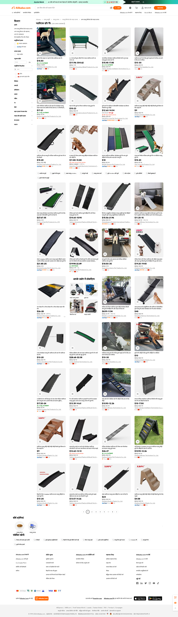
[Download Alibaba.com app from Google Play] (155, 598)
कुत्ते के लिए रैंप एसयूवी (44, 178)
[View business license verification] (108, 614)
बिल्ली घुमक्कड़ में (151, 173)
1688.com (68, 607)
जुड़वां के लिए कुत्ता (56, 173)
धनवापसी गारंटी (50, 563)
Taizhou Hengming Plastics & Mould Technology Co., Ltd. (83, 222)
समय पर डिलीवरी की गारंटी (52, 567)
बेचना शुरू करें (139, 563)
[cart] (136, 8)
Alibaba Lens (24, 598)
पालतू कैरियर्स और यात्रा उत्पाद (70, 19)
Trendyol (111, 607)
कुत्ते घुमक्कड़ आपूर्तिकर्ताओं (51, 540)
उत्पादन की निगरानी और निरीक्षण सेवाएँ (55, 574)
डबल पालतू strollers (71, 173)
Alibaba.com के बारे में (22, 554)
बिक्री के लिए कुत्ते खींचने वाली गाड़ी (71, 540)
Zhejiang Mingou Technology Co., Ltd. (146, 222)
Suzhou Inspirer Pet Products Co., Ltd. (49, 116)
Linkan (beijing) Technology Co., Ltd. (80, 362)
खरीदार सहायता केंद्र (111, 559)
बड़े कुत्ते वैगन (146, 540)
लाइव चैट (108, 563)
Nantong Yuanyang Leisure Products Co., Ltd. (83, 113)
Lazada (89, 607)
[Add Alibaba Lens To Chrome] (42, 598)
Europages (118, 607)
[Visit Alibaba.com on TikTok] (158, 583)
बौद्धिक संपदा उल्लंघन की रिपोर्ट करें (114, 574)
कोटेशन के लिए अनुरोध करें (82, 563)
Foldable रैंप (134, 540)
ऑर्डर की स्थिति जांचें (141, 567)
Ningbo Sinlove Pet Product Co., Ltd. (113, 164)
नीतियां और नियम (50, 578)
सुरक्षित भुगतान (49, 559)
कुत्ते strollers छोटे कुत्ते (113, 173)
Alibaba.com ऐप (109, 598)
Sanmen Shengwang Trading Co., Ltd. (48, 315)
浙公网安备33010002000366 (122, 614)
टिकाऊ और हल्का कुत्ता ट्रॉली (23, 540)
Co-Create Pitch (21, 563)
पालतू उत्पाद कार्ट (98, 173)
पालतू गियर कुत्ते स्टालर (119, 540)
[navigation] (23, 266)
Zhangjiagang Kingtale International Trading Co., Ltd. (116, 222)
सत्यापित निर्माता (80, 559)
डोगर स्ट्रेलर (127, 173)
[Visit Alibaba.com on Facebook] (137, 583)
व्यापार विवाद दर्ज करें (111, 567)
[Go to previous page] (83, 512)
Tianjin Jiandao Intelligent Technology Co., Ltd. (116, 68)
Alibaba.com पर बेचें (142, 559)
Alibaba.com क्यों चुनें (22, 559)
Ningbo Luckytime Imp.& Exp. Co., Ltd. (114, 315)
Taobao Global (97, 607)
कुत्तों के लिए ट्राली (20, 544)
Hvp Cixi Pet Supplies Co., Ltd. (144, 67)
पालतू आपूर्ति (47, 19)
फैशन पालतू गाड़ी (88, 540)
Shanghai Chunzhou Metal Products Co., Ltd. (83, 67)
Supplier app (97, 598)
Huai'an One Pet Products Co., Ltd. (80, 269)
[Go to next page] (116, 512)
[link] (175, 597)
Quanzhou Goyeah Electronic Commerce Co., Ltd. (83, 166)
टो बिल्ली (38, 540)
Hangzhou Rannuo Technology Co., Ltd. (147, 315)
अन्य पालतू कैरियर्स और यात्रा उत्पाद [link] (90, 19)
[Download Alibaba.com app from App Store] (140, 598)
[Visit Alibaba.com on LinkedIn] (141, 583)
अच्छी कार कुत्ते (42, 173)
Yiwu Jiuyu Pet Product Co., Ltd (144, 164)
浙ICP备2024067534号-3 (142, 614)
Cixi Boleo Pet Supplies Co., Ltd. (47, 67)
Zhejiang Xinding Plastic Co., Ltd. (145, 114)
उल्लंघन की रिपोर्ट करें (111, 578)
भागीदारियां (138, 574)
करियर (17, 570)
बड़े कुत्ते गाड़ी (85, 173)
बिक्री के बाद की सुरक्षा (51, 570)
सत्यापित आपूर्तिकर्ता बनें (142, 570)
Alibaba (38, 19)
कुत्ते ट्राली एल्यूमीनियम (103, 540)
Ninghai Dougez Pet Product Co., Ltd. (48, 268)
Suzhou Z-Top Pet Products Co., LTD (48, 222)
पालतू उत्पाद (56, 19)
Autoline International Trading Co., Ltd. (49, 164)
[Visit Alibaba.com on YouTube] (154, 583)
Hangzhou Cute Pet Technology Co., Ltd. (115, 118)
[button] (111, 8)
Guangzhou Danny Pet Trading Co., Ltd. (114, 268)
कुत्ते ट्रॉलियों (139, 173)
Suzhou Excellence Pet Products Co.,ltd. (49, 362)
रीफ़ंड (107, 570)
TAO (105, 607)
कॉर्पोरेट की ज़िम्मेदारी (21, 567)
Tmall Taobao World (79, 607)
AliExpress (59, 607)
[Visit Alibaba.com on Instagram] (150, 583)
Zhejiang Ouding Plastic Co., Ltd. (145, 268)
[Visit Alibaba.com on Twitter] (145, 583)
